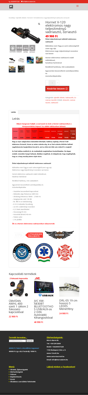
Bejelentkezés (16, 377)
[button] (39, 24)
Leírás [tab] (13, 112)
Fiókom (13, 374)
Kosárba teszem (56, 88)
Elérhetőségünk (16, 372)
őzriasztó (66, 100)
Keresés (30, 341)
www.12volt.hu (53, 353)
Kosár (12, 379)
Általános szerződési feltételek (23, 381)
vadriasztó (54, 103)
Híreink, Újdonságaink (19, 369)
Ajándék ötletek (21, 18)
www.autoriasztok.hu (55, 356)
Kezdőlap (12, 18)
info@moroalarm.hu (60, 360)
